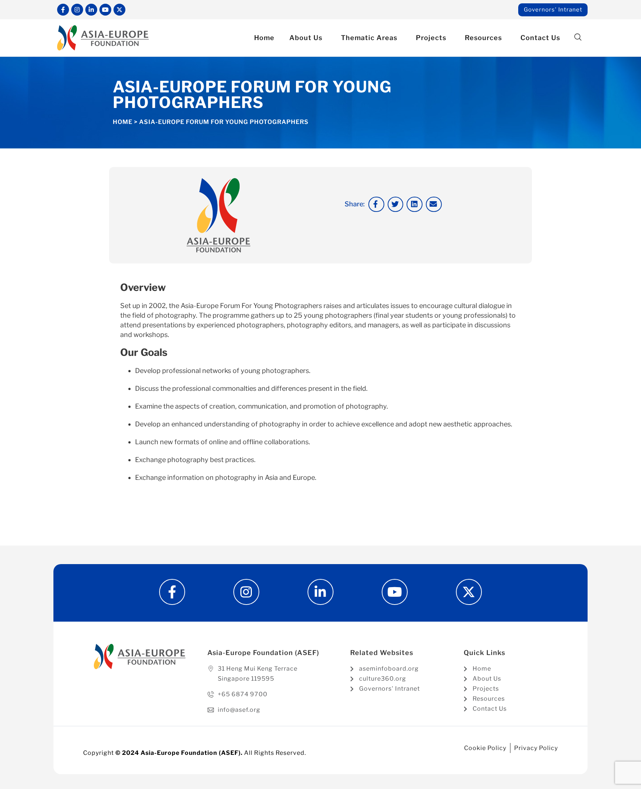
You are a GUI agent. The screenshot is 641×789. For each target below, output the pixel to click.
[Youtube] (105, 10)
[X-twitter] (119, 10)
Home (264, 38)
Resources (483, 38)
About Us (305, 38)
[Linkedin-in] (91, 10)
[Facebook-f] (63, 10)
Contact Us (540, 38)
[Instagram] (77, 10)
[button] (578, 37)
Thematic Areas (369, 38)
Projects (431, 38)
